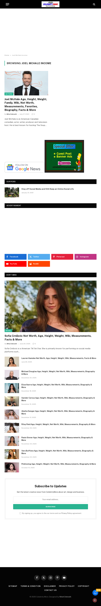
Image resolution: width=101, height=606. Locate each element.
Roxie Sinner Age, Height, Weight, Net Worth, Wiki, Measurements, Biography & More (57, 439)
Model (8, 330)
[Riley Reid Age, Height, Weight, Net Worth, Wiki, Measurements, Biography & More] (12, 428)
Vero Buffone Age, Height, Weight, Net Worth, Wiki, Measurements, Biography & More (57, 452)
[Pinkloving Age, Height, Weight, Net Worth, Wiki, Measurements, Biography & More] (12, 467)
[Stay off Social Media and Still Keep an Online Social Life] (12, 192)
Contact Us (50, 590)
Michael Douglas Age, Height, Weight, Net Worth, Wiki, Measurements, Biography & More (58, 372)
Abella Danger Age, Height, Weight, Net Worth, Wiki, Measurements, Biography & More (58, 412)
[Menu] (7, 4)
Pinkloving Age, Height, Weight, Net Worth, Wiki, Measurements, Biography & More (58, 464)
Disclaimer (50, 586)
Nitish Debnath (65, 597)
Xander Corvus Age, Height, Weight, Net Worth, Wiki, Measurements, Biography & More (58, 399)
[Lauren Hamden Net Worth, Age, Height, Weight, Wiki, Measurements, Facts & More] (12, 362)
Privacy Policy (66, 513)
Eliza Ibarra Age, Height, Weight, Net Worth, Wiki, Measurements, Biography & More (56, 386)
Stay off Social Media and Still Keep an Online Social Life (47, 189)
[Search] (93, 4)
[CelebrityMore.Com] (50, 4)
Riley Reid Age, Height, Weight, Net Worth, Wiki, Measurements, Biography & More (58, 424)
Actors (9, 94)
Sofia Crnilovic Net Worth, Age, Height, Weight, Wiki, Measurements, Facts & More (48, 337)
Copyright (83, 586)
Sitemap (13, 586)
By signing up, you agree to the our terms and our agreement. (52, 513)
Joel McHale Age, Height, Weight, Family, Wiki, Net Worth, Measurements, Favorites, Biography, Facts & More (25, 105)
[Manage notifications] (95, 600)
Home (6, 55)
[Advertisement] (50, 31)
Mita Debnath (12, 114)
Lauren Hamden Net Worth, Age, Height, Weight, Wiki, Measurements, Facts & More (58, 358)
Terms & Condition (31, 586)
